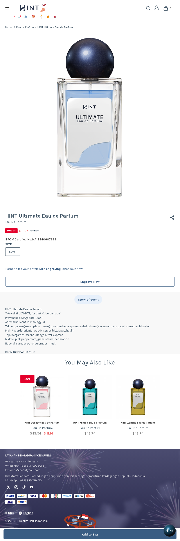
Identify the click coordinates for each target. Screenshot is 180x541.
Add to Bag (90, 534)
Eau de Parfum (25, 27)
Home (9, 27)
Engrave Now (90, 282)
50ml (12, 252)
